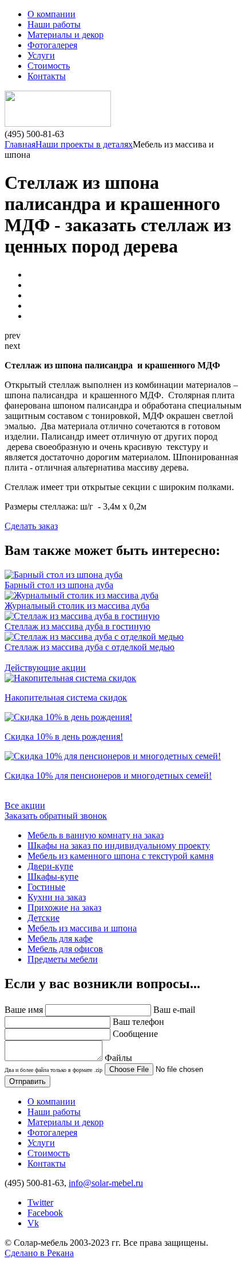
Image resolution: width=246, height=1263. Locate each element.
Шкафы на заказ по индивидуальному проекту (118, 845)
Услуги (41, 55)
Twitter (40, 1202)
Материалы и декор (65, 35)
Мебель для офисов (65, 949)
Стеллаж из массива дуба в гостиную (77, 626)
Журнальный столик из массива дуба (77, 606)
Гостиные (46, 887)
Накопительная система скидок (66, 697)
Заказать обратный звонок (56, 816)
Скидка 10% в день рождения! (64, 736)
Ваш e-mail (174, 1010)
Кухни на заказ (56, 897)
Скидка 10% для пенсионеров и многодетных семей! (108, 775)
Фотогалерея (52, 45)
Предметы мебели (62, 959)
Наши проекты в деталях (84, 144)
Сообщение (135, 1034)
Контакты (46, 76)
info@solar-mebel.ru (106, 1183)
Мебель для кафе (60, 938)
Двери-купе (50, 866)
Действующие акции (45, 668)
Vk (33, 1223)
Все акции (25, 805)
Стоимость (48, 66)
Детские (43, 918)
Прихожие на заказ (64, 907)
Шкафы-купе (52, 876)
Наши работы (54, 24)
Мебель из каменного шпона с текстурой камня (120, 856)
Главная (20, 144)
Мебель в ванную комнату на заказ (95, 835)
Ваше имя (24, 1010)
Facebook (45, 1213)
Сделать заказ (31, 526)
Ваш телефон (138, 1022)
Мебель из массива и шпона (82, 928)
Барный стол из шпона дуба (59, 585)
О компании (51, 14)
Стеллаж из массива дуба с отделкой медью (89, 647)
